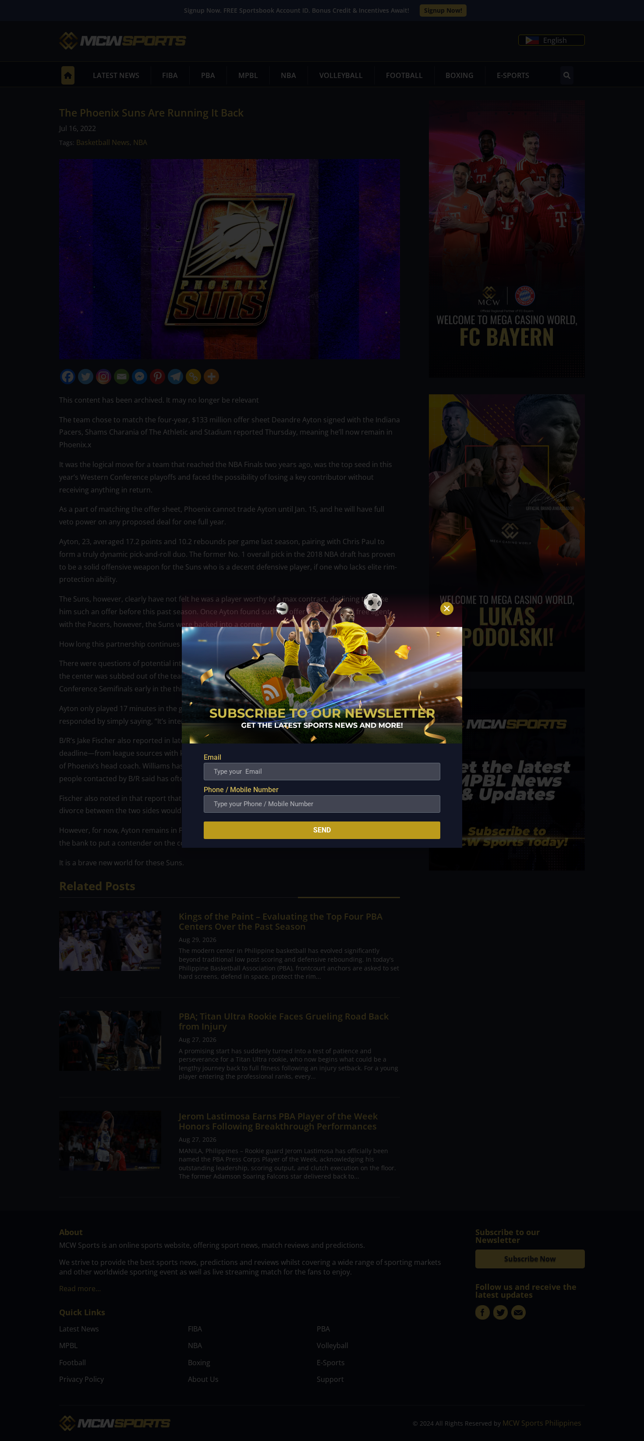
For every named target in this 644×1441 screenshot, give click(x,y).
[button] (446, 608)
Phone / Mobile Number (241, 790)
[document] (322, 720)
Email (212, 757)
